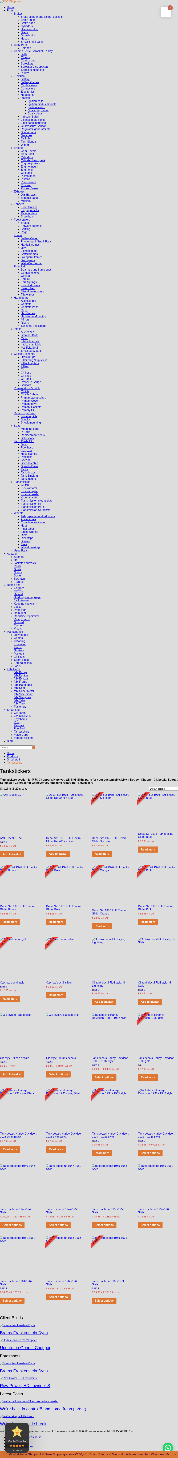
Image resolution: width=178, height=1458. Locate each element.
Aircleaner (27, 332)
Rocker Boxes (29, 188)
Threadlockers (23, 662)
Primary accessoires (33, 397)
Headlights (27, 94)
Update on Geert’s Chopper (25, 1347)
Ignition (25, 97)
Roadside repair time (27, 616)
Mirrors (25, 319)
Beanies (19, 556)
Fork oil (25, 278)
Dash (24, 444)
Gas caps (27, 450)
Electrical (19, 76)
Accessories (28, 519)
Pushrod (26, 185)
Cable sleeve (29, 85)
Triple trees (28, 294)
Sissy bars (27, 216)
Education (20, 644)
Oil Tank (26, 378)
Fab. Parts (13, 669)
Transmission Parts (32, 506)
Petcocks (26, 456)
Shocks (25, 419)
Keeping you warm (25, 603)
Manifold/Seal (29, 347)
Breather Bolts (29, 335)
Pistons (25, 179)
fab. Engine (21, 675)
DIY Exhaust (28, 194)
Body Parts (20, 44)
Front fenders (29, 207)
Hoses (25, 38)
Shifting (25, 229)
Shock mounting (31, 422)
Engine (18, 147)
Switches (26, 135)
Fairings (26, 47)
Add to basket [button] (12, 854)
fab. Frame (20, 681)
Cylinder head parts (33, 160)
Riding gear (14, 584)
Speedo (26, 460)
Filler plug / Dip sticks (34, 360)
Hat (16, 559)
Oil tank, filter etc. (24, 353)
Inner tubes (28, 288)
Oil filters (19, 656)
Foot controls (22, 219)
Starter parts (28, 132)
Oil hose (26, 372)
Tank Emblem (29, 475)
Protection (20, 609)
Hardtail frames (30, 244)
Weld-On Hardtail (31, 263)
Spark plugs (35, 113)
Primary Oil (28, 410)
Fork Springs (29, 282)
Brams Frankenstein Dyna (24, 1332)
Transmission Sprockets (35, 509)
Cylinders (27, 26)
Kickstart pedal (30, 494)
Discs (24, 32)
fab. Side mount (23, 694)
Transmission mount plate (36, 500)
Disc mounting (30, 29)
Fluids (18, 647)
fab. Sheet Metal (24, 691)
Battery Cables (30, 82)
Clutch (25, 391)
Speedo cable (29, 463)
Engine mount (29, 166)
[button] (168, 1448)
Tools (17, 666)
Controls (26, 303)
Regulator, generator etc (35, 129)
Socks (18, 575)
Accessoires (28, 300)
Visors (18, 628)
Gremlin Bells (22, 716)
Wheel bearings (30, 547)
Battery (25, 79)
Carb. (24, 338)
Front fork (20, 266)
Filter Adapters (30, 363)
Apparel (12, 553)
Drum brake (28, 35)
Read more (102, 853)
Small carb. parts (31, 350)
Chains (25, 57)
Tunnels (19, 625)
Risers (25, 322)
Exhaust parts (29, 197)
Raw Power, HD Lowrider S (25, 1385)
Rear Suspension (24, 413)
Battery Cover (29, 238)
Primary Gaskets (31, 406)
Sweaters (20, 578)
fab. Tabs (19, 700)
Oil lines (26, 375)
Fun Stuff (19, 728)
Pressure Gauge (31, 381)
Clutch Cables (29, 394)
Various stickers (23, 737)
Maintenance (15, 631)
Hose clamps (29, 453)
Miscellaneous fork (32, 291)
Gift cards (20, 712)
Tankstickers (21, 731)
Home (10, 7)
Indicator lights (30, 116)
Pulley (25, 72)
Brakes (18, 13)
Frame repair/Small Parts (36, 241)
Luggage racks (30, 210)
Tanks (24, 469)
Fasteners (20, 706)
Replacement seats (33, 435)
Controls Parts (29, 307)
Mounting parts (30, 428)
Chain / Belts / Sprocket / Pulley (33, 51)
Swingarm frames (31, 257)
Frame (18, 235)
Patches (19, 725)
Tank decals (28, 472)
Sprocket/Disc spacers (34, 66)
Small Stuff (13, 709)
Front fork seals (30, 285)
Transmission (22, 481)
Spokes (25, 541)
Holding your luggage (27, 597)
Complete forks (30, 272)
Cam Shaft (27, 154)
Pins (16, 722)
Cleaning (19, 641)
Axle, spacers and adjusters (38, 516)
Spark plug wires (38, 110)
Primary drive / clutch (27, 388)
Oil (22, 369)
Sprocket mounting (32, 69)
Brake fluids (28, 19)
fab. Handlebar (23, 684)
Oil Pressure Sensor (33, 126)
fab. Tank (19, 703)
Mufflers (26, 200)
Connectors (28, 88)
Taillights (26, 138)
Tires (24, 544)
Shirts (17, 569)
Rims (24, 534)
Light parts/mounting (33, 122)
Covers (25, 275)
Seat (17, 425)
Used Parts (21, 550)
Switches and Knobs (33, 325)
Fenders (19, 204)
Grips (24, 310)
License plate (29, 250)
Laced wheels (29, 531)
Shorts (18, 572)
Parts (10, 10)
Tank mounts (29, 478)
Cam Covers (28, 150)
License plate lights (33, 119)
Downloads (21, 634)
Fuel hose (27, 447)
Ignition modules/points (42, 104)
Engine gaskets (30, 163)
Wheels (18, 513)
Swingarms (28, 260)
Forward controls (31, 225)
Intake (17, 328)
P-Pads (25, 431)
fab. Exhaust (21, 678)
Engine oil (27, 169)
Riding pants (22, 619)
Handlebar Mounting (33, 316)
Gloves (18, 591)
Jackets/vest (21, 600)
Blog (10, 740)
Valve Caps (21, 734)
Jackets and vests (25, 563)
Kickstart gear (29, 491)
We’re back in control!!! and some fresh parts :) (43, 1408)
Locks (17, 606)
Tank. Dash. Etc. (24, 441)
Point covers (28, 182)
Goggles (19, 588)
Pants (17, 566)
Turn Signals (29, 141)
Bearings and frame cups (36, 269)
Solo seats (27, 438)
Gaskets (19, 650)
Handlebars (21, 297)
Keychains (20, 719)
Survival (19, 622)
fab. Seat (19, 687)
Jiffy (23, 247)
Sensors (26, 385)
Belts (24, 54)
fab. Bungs (20, 672)
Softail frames (29, 254)
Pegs (24, 232)
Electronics (28, 91)
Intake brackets (30, 341)
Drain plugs (28, 357)
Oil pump (26, 172)
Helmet (18, 594)
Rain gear (20, 613)
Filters (25, 366)
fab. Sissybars (22, 697)
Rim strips (27, 538)
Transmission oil (31, 503)
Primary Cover (30, 400)
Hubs (24, 525)
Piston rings (28, 175)
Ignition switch (36, 107)
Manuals (19, 653)
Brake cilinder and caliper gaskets (42, 16)
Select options (58, 1074)
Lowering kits (29, 416)
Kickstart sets (29, 497)
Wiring (25, 144)
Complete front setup (33, 522)
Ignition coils (35, 101)
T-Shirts (18, 581)
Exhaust (19, 191)
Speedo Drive (29, 466)
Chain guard (28, 60)
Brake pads (28, 23)
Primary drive (29, 403)
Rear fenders (29, 213)
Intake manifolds (31, 344)
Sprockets (27, 63)
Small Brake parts (32, 41)
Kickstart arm (29, 488)
